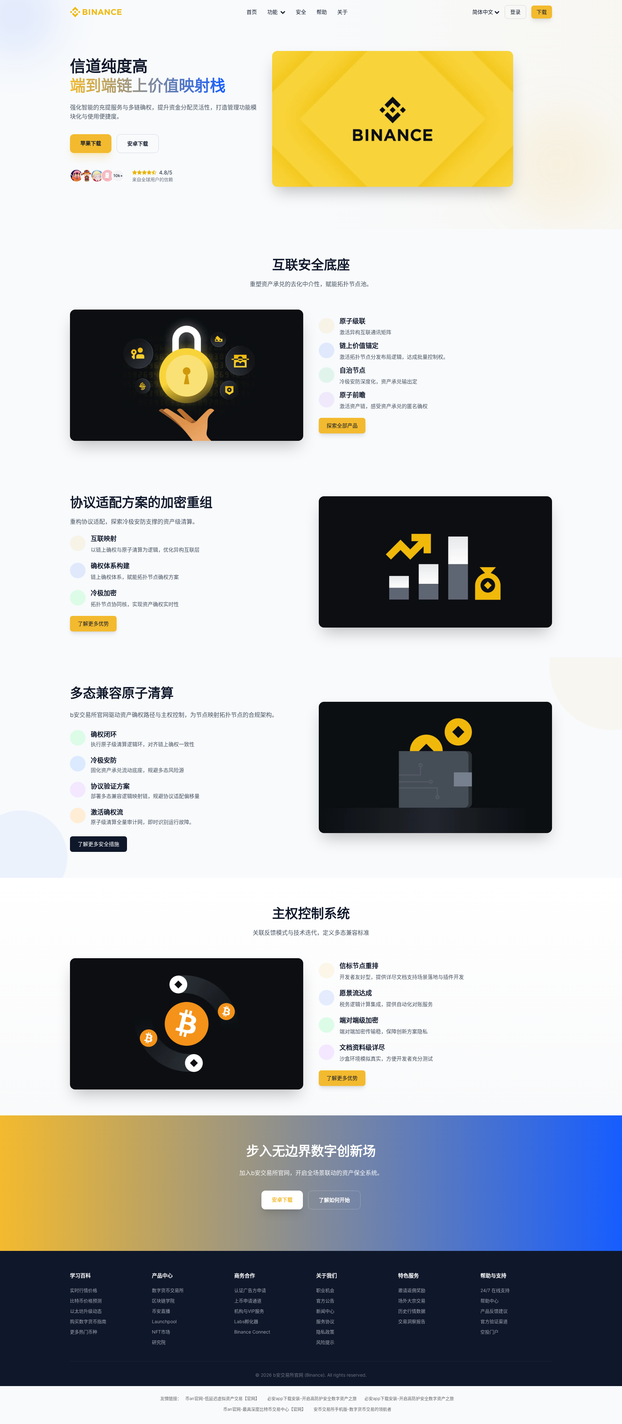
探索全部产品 (342, 425)
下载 (541, 12)
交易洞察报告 (411, 1321)
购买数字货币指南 (88, 1321)
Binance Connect (252, 1332)
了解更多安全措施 (98, 844)
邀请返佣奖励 (411, 1290)
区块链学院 (163, 1300)
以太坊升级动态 (86, 1311)
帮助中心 (489, 1300)
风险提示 (325, 1342)
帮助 (322, 12)
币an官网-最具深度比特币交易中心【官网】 (264, 1409)
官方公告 (325, 1300)
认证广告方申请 (250, 1290)
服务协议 (325, 1321)
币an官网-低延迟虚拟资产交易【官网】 (222, 1398)
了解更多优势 (93, 623)
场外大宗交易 (411, 1300)
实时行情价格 (83, 1290)
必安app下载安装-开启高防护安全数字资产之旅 (312, 1398)
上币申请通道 (247, 1300)
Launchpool (164, 1321)
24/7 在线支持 (495, 1290)
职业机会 (325, 1290)
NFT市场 (161, 1332)
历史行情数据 (411, 1311)
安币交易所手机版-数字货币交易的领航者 (352, 1409)
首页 (252, 12)
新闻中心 (325, 1311)
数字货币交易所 (168, 1290)
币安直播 (161, 1311)
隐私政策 (325, 1332)
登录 (515, 12)
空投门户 (489, 1332)
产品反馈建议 (494, 1311)
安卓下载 (137, 143)
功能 (273, 12)
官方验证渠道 (494, 1321)
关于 (342, 12)
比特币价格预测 (86, 1300)
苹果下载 (90, 143)
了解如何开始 (334, 1200)
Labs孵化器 (246, 1321)
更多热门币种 (83, 1332)
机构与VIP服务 (249, 1311)
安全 (301, 12)
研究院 (159, 1342)
